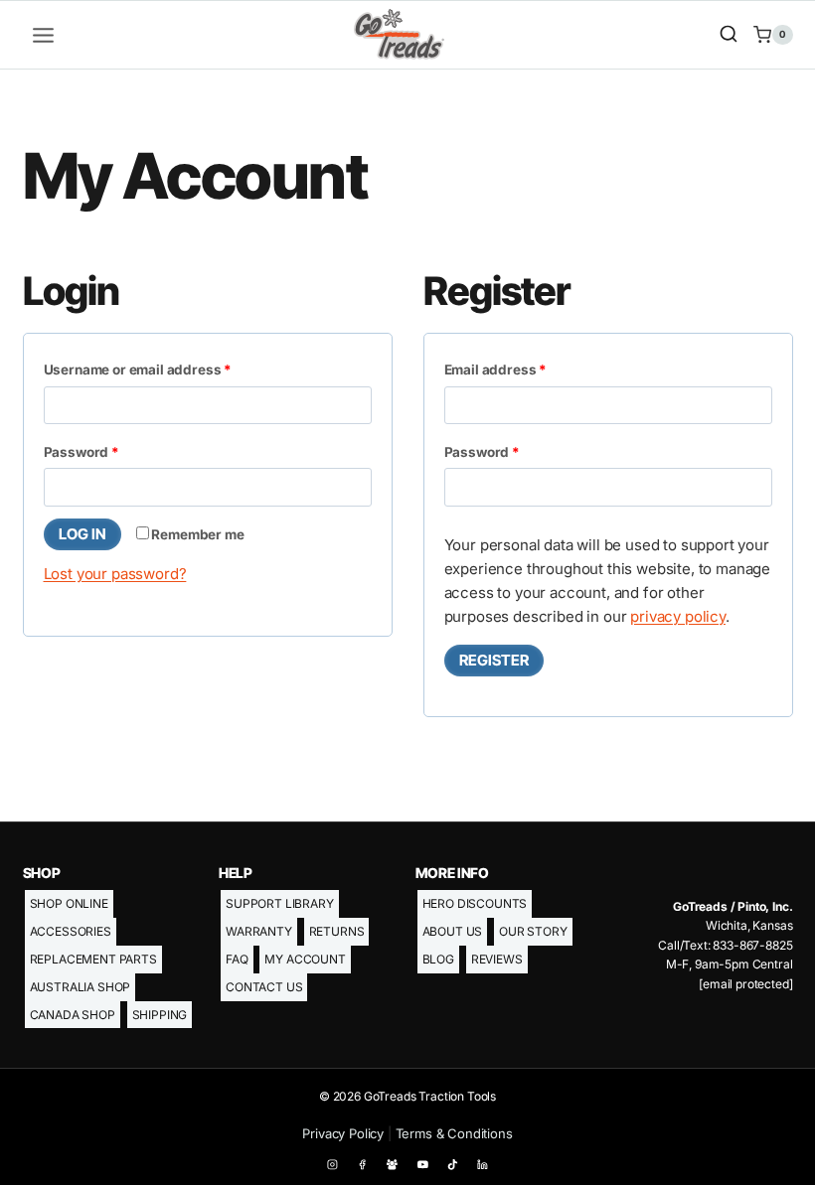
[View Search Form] (728, 35)
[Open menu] (44, 35)
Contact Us (264, 986)
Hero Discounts (475, 903)
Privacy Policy (343, 1133)
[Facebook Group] (393, 1164)
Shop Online (69, 903)
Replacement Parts (93, 959)
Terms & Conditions (454, 1133)
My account (304, 959)
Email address (524, 369)
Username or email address (167, 369)
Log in (82, 533)
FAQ (237, 959)
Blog (438, 959)
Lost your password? (115, 573)
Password (111, 451)
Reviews (497, 959)
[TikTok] (453, 1164)
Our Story (533, 931)
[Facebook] (363, 1164)
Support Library (280, 903)
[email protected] (745, 983)
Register (494, 660)
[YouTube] (422, 1164)
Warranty (259, 931)
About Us (452, 931)
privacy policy (678, 616)
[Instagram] (333, 1164)
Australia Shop (80, 986)
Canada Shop (72, 1014)
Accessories (70, 931)
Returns (337, 931)
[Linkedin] (483, 1164)
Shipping (160, 1014)
